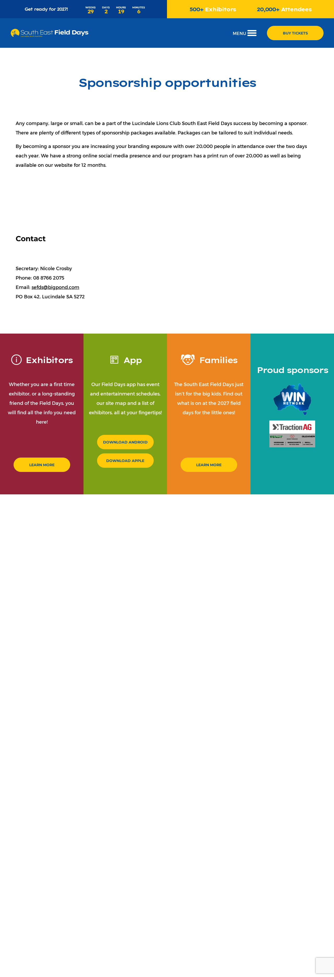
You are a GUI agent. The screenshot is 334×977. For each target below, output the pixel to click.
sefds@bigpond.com (55, 287)
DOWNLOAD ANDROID (125, 442)
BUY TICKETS (295, 33)
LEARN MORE (42, 464)
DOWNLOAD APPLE (125, 460)
